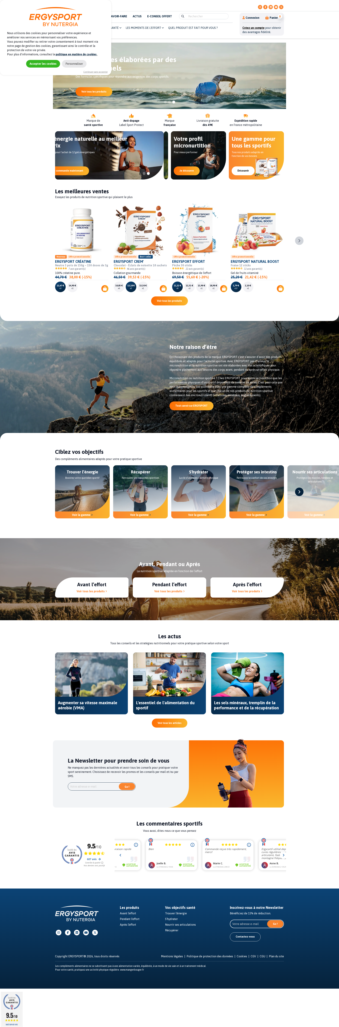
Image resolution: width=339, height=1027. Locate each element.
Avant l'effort (128, 913)
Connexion (252, 17)
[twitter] (281, 7)
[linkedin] (270, 7)
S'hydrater (171, 919)
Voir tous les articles (170, 723)
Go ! (127, 786)
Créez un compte (253, 27)
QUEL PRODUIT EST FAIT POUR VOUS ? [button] (193, 27)
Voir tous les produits (169, 300)
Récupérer (171, 930)
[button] (272, 17)
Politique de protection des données (210, 956)
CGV (253, 956)
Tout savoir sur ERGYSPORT (191, 405)
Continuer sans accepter (95, 72)
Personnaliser (74, 63)
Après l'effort (128, 924)
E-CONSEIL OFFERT (159, 16)
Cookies (242, 956)
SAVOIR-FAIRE (118, 16)
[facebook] (265, 7)
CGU (262, 956)
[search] (182, 16)
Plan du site (276, 956)
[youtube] (276, 7)
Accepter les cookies (43, 63)
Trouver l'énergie (176, 913)
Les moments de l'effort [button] (144, 27)
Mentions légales (172, 956)
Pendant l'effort (129, 919)
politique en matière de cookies (76, 54)
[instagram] (260, 7)
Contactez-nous (245, 936)
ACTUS (137, 16)
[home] (77, 913)
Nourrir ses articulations (180, 924)
